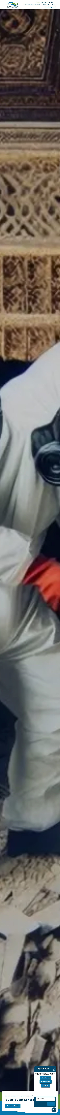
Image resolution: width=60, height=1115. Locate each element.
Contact (46, 5)
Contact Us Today (12, 1106)
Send (51, 1104)
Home (38, 2)
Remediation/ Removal (32, 5)
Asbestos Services (47, 2)
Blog (53, 5)
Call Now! (45, 1085)
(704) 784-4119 (50, 7)
